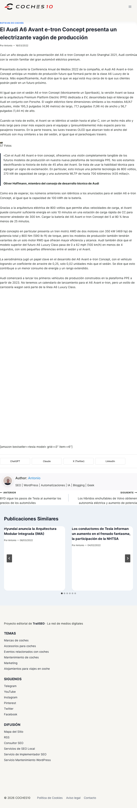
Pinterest (10, 703)
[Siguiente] (127, 558)
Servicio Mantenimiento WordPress (27, 760)
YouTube (10, 691)
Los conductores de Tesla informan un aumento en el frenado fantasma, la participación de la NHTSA (101, 534)
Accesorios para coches (20, 646)
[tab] (62, 593)
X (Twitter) (78, 461)
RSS (7, 737)
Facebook (10, 714)
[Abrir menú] (130, 6)
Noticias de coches (12, 23)
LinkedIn (110, 461)
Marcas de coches (16, 640)
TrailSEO (39, 623)
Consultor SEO (13, 743)
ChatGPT (15, 461)
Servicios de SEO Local (19, 748)
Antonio (8, 45)
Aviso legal (73, 798)
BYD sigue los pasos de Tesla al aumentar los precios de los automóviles (30, 498)
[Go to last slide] (9, 558)
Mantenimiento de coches (21, 657)
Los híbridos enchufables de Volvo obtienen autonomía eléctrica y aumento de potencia (107, 498)
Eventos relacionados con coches (26, 651)
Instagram (10, 697)
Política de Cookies (50, 798)
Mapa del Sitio (13, 731)
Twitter (8, 708)
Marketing (10, 663)
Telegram (10, 686)
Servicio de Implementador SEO (25, 754)
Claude (47, 461)
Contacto (90, 798)
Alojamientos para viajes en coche (27, 668)
